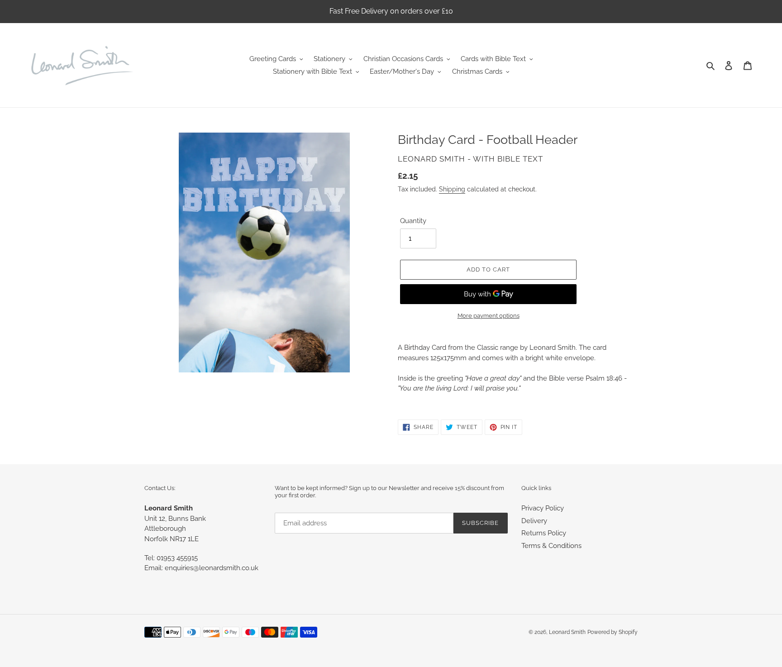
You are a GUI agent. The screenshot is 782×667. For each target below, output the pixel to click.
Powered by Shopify (612, 632)
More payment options (489, 315)
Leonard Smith (567, 632)
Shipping (452, 189)
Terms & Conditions (551, 546)
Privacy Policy (542, 508)
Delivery (534, 521)
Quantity (413, 221)
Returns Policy (543, 533)
